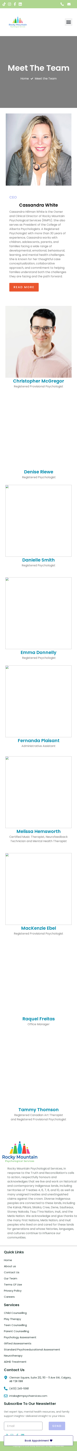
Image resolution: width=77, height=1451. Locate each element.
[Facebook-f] (15, 4)
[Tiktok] (4, 4)
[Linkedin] (20, 4)
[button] (68, 22)
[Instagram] (9, 4)
